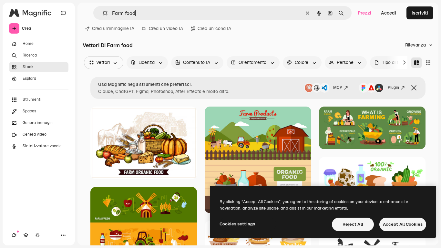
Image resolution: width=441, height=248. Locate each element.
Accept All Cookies (403, 224)
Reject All (353, 224)
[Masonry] (416, 62)
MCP (337, 87)
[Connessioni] (14, 235)
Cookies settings (237, 224)
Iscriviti (420, 13)
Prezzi (364, 13)
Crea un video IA (166, 28)
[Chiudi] (414, 88)
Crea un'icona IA (214, 28)
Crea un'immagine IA (113, 28)
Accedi (388, 13)
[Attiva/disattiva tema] (37, 235)
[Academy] (26, 235)
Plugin (393, 87)
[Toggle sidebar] (63, 13)
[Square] (428, 62)
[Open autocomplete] (102, 13)
